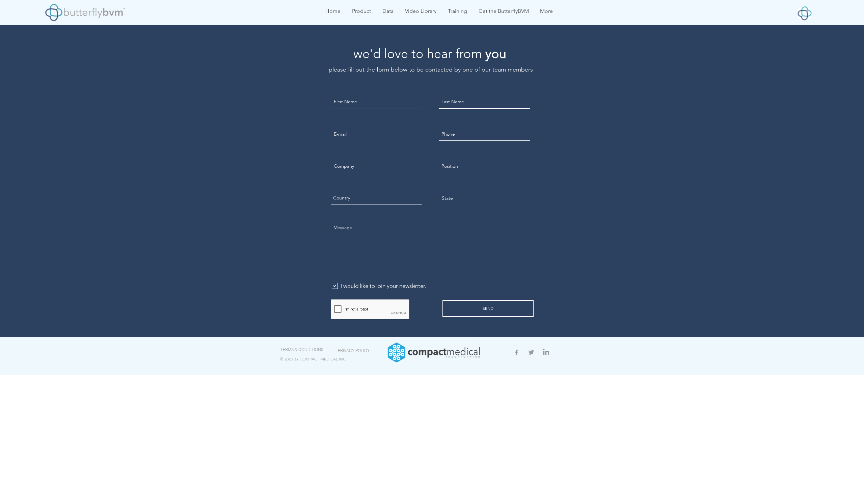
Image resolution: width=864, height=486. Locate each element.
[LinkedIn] (546, 352)
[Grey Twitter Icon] (531, 352)
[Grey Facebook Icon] (516, 352)
